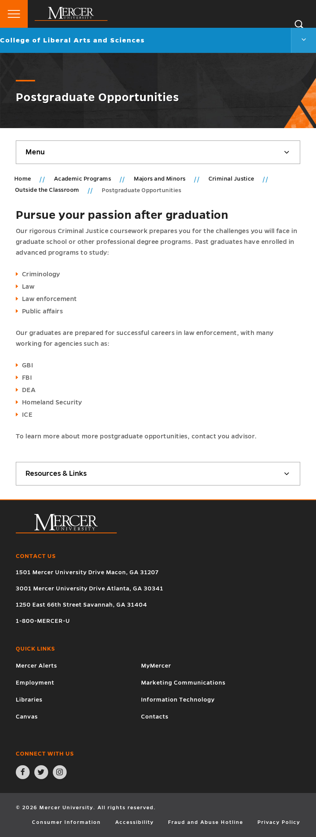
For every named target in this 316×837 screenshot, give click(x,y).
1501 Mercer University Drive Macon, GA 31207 (87, 572)
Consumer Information (66, 822)
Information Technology (178, 700)
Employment (35, 683)
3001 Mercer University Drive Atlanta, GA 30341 (89, 588)
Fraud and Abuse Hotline (205, 822)
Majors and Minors (160, 179)
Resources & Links (56, 473)
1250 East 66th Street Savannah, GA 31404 (81, 605)
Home (22, 179)
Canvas (27, 717)
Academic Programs (83, 179)
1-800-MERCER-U (43, 621)
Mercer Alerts (36, 666)
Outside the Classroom (48, 190)
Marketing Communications (183, 683)
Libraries (29, 700)
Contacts (154, 717)
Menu (35, 152)
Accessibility (134, 822)
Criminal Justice (232, 179)
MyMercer (156, 666)
